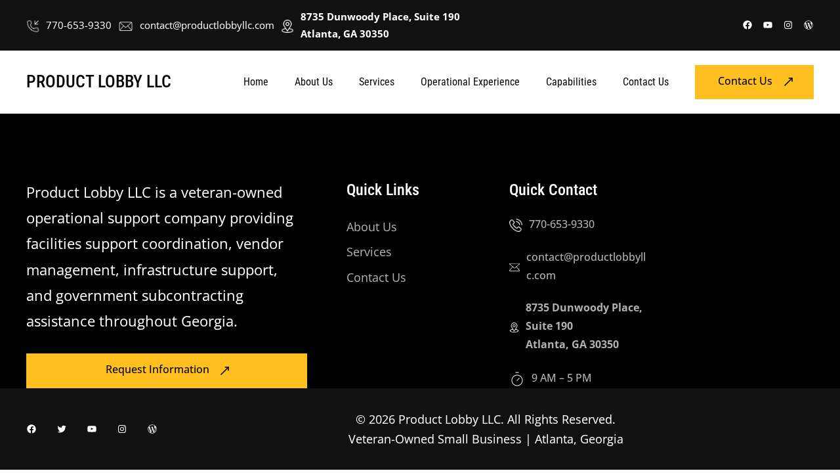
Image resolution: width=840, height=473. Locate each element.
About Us (371, 227)
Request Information (157, 370)
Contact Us (745, 81)
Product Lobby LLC (98, 81)
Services (369, 251)
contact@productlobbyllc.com (207, 25)
